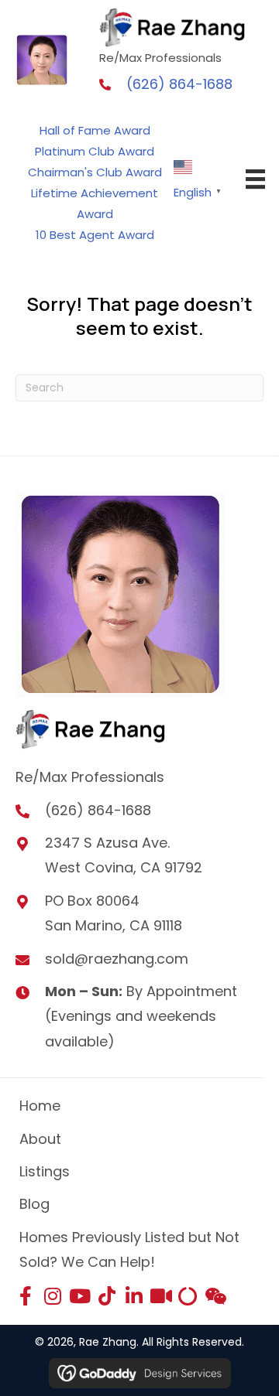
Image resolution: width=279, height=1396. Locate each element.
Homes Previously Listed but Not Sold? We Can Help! (129, 1249)
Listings (44, 1171)
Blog (34, 1203)
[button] (25, 1296)
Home (39, 1105)
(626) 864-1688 (179, 84)
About (40, 1139)
